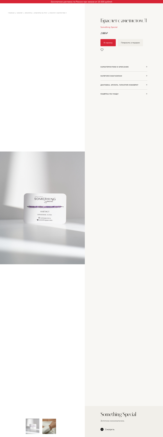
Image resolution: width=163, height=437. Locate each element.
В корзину (108, 43)
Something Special (109, 27)
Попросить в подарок (130, 43)
